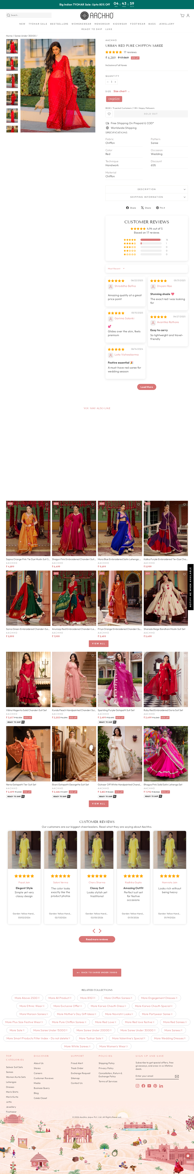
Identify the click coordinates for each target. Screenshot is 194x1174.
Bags (152, 23)
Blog (36, 1093)
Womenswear (82, 23)
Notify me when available (190, 587)
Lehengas (11, 1082)
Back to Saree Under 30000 (99, 972)
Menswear (102, 23)
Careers (38, 1073)
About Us (38, 1063)
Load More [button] (146, 386)
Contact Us (77, 1083)
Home (9, 35)
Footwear (138, 23)
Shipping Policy (107, 1063)
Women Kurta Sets (16, 1077)
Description (147, 189)
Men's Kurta (12, 1096)
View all (98, 643)
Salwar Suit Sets (14, 1067)
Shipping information (146, 197)
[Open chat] (188, 1156)
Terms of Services (108, 1081)
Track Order (77, 1068)
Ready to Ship (92, 29)
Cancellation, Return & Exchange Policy (110, 1075)
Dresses (10, 1087)
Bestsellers (59, 23)
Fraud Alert (77, 1063)
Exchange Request (80, 1073)
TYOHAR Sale (38, 23)
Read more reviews (97, 939)
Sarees (9, 1072)
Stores (37, 1068)
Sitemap (75, 1078)
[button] (114, 52)
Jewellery (167, 23)
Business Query (42, 1088)
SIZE (108, 91)
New (22, 23)
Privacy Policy (106, 1068)
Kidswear (120, 23)
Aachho (111, 40)
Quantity (112, 76)
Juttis (9, 1101)
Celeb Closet (40, 1098)
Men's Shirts (12, 1091)
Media (37, 1083)
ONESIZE (114, 99)
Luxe (108, 29)
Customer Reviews (43, 1078)
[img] (116, 281)
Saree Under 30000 (25, 35)
